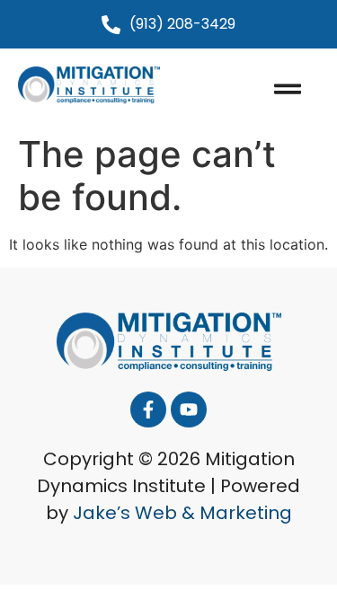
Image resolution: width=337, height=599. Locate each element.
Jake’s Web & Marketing (182, 512)
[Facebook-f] (148, 409)
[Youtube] (189, 409)
